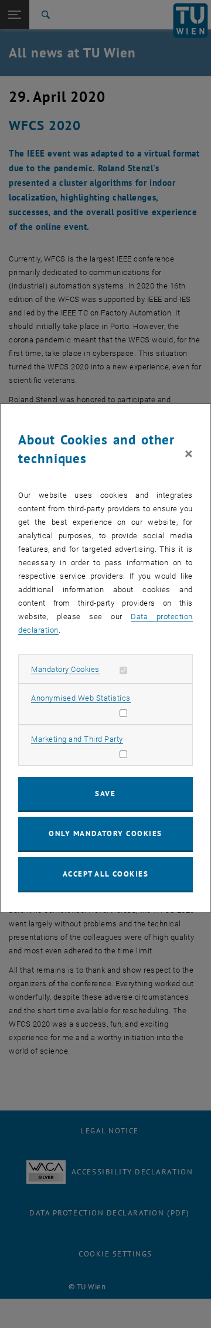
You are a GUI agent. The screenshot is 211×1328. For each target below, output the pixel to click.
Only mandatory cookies (105, 833)
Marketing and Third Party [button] (77, 739)
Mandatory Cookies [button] (65, 669)
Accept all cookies (106, 874)
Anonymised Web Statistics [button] (81, 698)
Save (105, 794)
